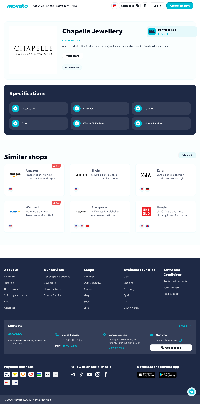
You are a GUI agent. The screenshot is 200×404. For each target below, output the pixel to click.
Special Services (53, 295)
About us (38, 5)
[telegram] (73, 374)
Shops (50, 5)
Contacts (9, 307)
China (127, 301)
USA (126, 276)
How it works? (12, 289)
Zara (86, 307)
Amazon (89, 289)
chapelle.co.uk (71, 40)
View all (187, 155)
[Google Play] (167, 375)
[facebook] (106, 374)
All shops (89, 276)
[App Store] (146, 375)
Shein (87, 301)
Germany (129, 289)
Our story (9, 276)
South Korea (131, 307)
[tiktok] (81, 374)
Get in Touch (173, 347)
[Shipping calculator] (145, 5)
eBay (86, 295)
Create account (180, 5)
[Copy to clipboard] (180, 340)
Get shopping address (57, 276)
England (129, 282)
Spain (127, 295)
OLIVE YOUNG (92, 282)
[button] (34, 180)
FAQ (74, 5)
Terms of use (171, 287)
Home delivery (52, 289)
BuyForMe (50, 282)
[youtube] (89, 374)
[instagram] (97, 374)
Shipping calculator (15, 295)
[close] (194, 29)
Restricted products (175, 281)
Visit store (72, 55)
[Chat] (191, 391)
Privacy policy (171, 293)
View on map (116, 347)
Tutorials (9, 282)
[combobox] (114, 5)
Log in (157, 5)
